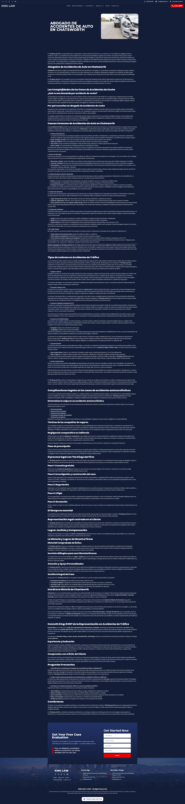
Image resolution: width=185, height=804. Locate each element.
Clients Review (57, 780)
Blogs (108, 6)
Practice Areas (77, 6)
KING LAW (8, 5)
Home (68, 6)
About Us (99, 6)
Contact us (115, 6)
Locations (89, 6)
